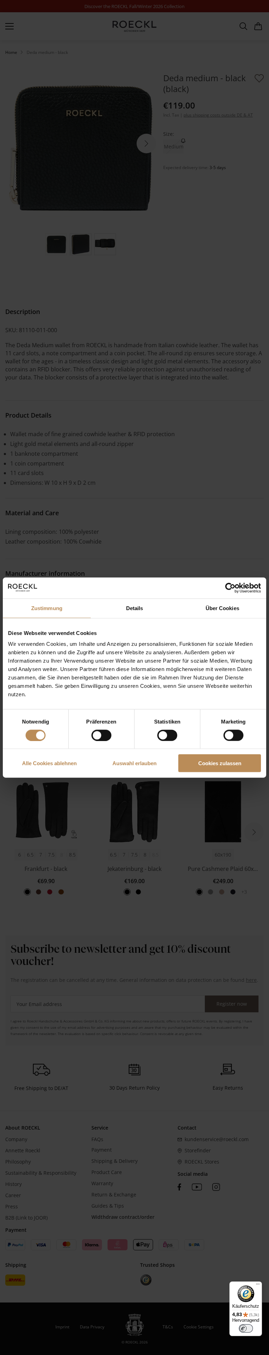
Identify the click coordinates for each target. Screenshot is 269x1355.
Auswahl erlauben (134, 763)
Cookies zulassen (219, 763)
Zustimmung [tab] (46, 608)
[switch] (101, 735)
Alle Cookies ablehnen (49, 763)
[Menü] (258, 1285)
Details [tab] (134, 608)
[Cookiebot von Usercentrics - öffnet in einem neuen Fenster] (230, 587)
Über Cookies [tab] (222, 608)
